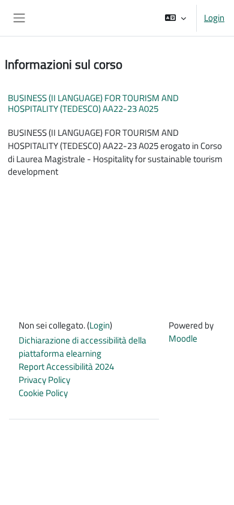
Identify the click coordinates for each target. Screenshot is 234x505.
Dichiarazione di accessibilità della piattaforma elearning (82, 346)
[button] (175, 18)
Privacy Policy (44, 380)
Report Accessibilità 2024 (66, 366)
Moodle (183, 338)
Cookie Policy (43, 393)
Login (214, 18)
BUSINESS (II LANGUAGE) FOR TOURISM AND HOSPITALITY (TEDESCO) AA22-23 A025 (93, 103)
